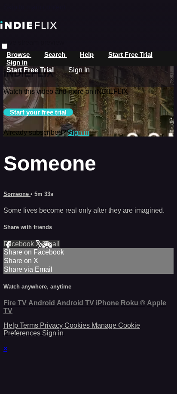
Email (51, 244)
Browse (18, 54)
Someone (17, 194)
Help (87, 54)
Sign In (79, 70)
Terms (30, 325)
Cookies (78, 325)
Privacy (52, 325)
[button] (4, 46)
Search (55, 54)
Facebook (19, 244)
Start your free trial (38, 112)
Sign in (16, 62)
